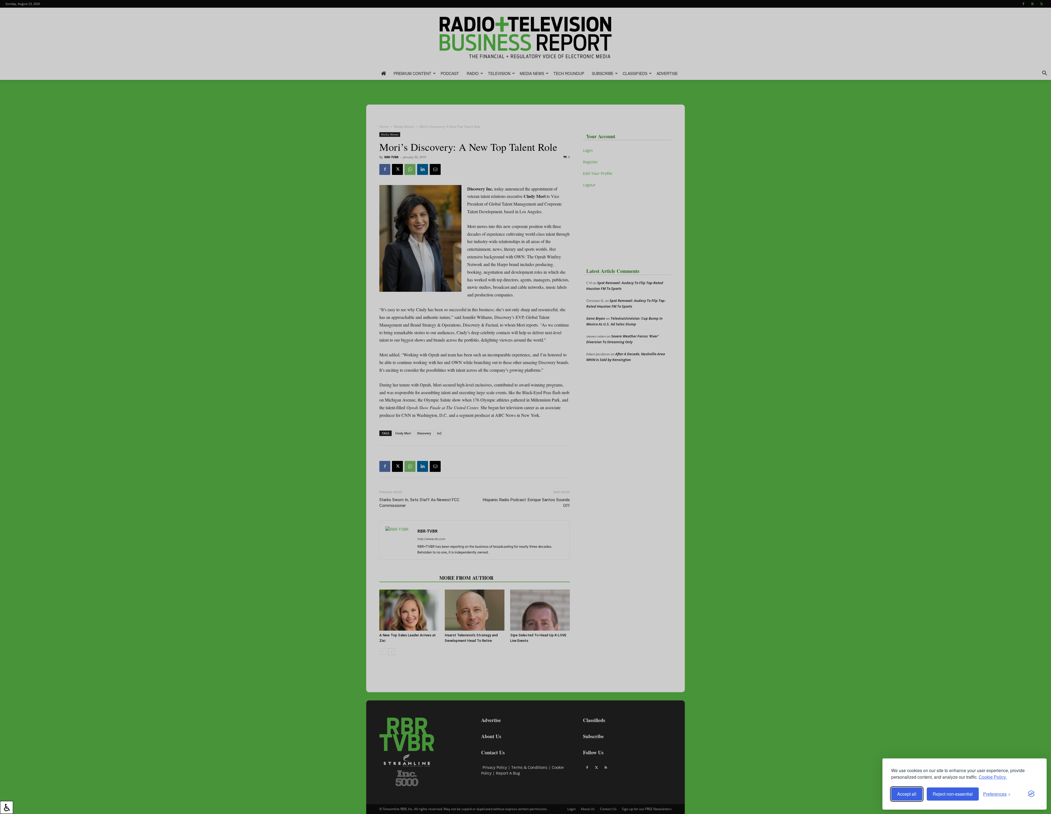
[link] (6, 807)
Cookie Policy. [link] (993, 777)
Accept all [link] (906, 794)
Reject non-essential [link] (953, 794)
